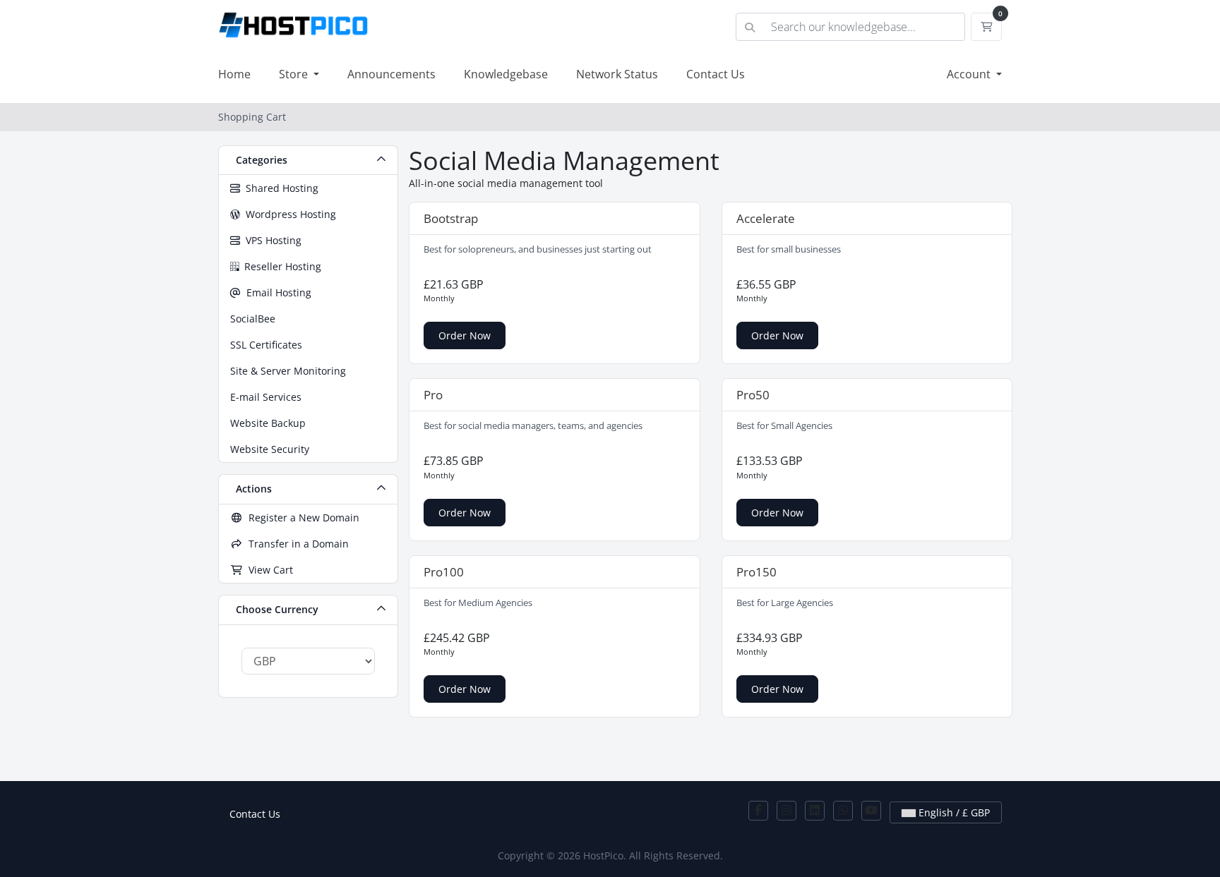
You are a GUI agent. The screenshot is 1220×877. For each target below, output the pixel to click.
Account (970, 74)
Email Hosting (276, 292)
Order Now (464, 335)
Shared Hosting (279, 188)
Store (295, 74)
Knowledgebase (506, 74)
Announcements (391, 74)
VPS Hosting (270, 240)
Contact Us (715, 74)
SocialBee (252, 318)
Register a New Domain (301, 517)
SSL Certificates (266, 344)
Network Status (617, 74)
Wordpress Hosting (288, 214)
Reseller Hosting (280, 266)
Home (234, 74)
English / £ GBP (953, 812)
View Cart (268, 569)
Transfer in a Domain (296, 543)
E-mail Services (265, 397)
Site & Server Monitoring (288, 370)
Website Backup (268, 423)
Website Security (269, 449)
